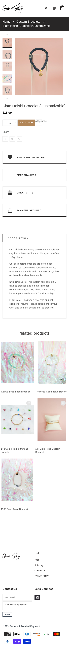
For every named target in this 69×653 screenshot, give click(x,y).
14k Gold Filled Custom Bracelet (47, 450)
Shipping (38, 565)
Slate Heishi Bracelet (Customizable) (27, 25)
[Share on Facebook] (5, 139)
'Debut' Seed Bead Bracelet (15, 391)
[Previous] (19, 66)
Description (18, 238)
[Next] (58, 66)
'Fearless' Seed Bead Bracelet (51, 391)
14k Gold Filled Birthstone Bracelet (14, 450)
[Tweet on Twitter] (12, 139)
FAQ (36, 560)
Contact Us (39, 570)
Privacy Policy (41, 576)
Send (7, 614)
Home (7, 21)
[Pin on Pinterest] (19, 139)
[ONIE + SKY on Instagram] (37, 597)
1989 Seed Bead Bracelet (14, 509)
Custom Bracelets (28, 21)
